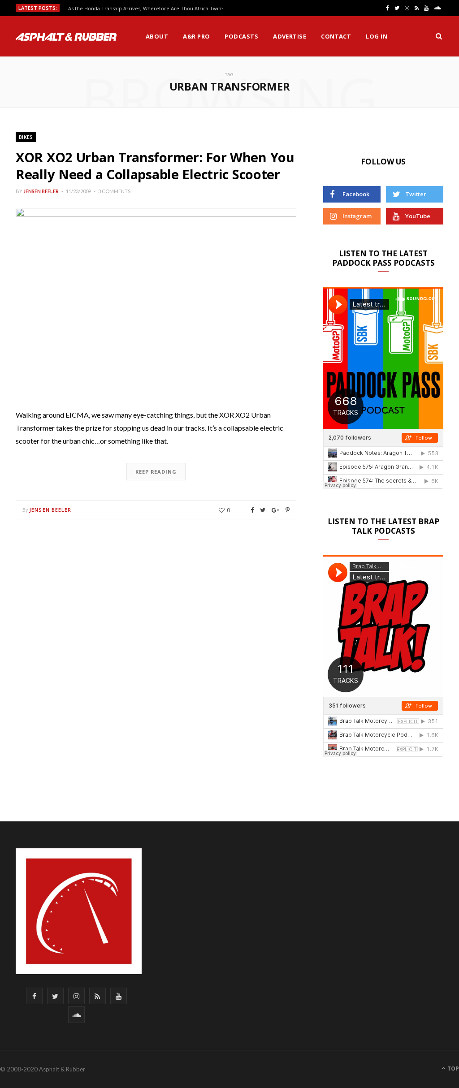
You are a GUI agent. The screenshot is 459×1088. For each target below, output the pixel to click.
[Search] (439, 36)
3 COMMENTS (114, 191)
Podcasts (241, 36)
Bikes (26, 137)
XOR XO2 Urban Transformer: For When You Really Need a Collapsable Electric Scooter (155, 165)
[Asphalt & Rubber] (66, 37)
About (157, 36)
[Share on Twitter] (262, 510)
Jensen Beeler (41, 191)
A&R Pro (196, 36)
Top (452, 1068)
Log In (376, 36)
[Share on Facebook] (252, 510)
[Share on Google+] (275, 510)
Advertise (289, 36)
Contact (336, 36)
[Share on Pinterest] (288, 510)
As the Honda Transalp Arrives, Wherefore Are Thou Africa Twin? (145, 8)
